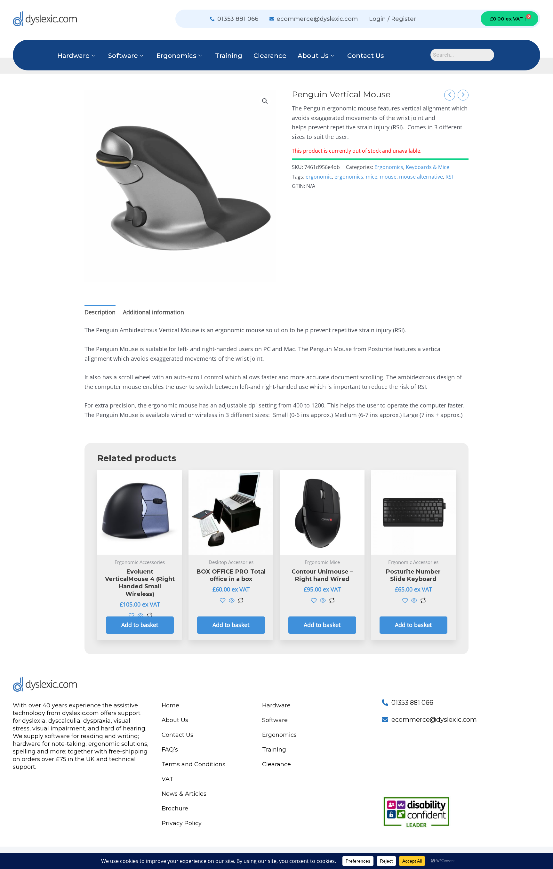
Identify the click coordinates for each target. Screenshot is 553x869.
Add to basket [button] (139, 625)
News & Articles (184, 793)
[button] (265, 101)
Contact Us (365, 56)
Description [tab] (100, 312)
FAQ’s (170, 749)
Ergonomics (176, 56)
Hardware (73, 56)
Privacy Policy (182, 823)
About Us (313, 56)
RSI (449, 176)
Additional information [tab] (153, 312)
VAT (167, 779)
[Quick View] (140, 616)
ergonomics (348, 176)
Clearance (269, 56)
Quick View (140, 547)
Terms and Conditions (193, 764)
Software (123, 56)
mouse (388, 176)
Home (170, 705)
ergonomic (319, 176)
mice (371, 176)
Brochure (175, 808)
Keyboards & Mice (427, 167)
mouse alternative (421, 176)
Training (228, 56)
